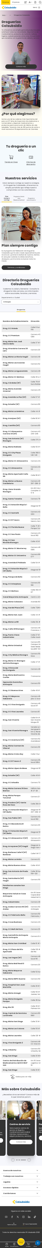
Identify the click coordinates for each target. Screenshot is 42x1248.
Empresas (15, 2)
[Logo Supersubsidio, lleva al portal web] (30, 1224)
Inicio (4, 15)
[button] (36, 7)
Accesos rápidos (10, 1187)
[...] (10, 15)
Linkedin (29, 1216)
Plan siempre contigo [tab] (7, 198)
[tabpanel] (21, 238)
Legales (6, 1182)
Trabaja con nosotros (13, 1176)
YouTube (6, 1216)
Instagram (24, 1216)
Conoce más (21, 66)
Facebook (12, 1216)
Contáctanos (9, 1193)
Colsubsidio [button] (20, 1241)
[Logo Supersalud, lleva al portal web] (11, 1224)
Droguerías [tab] (21, 310)
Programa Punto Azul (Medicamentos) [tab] (19, 198)
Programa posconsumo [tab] (31, 199)
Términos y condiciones (16, 267)
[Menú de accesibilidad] (30, 2)
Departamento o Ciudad (11, 298)
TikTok (35, 1216)
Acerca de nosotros (12, 1170)
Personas (5, 2)
